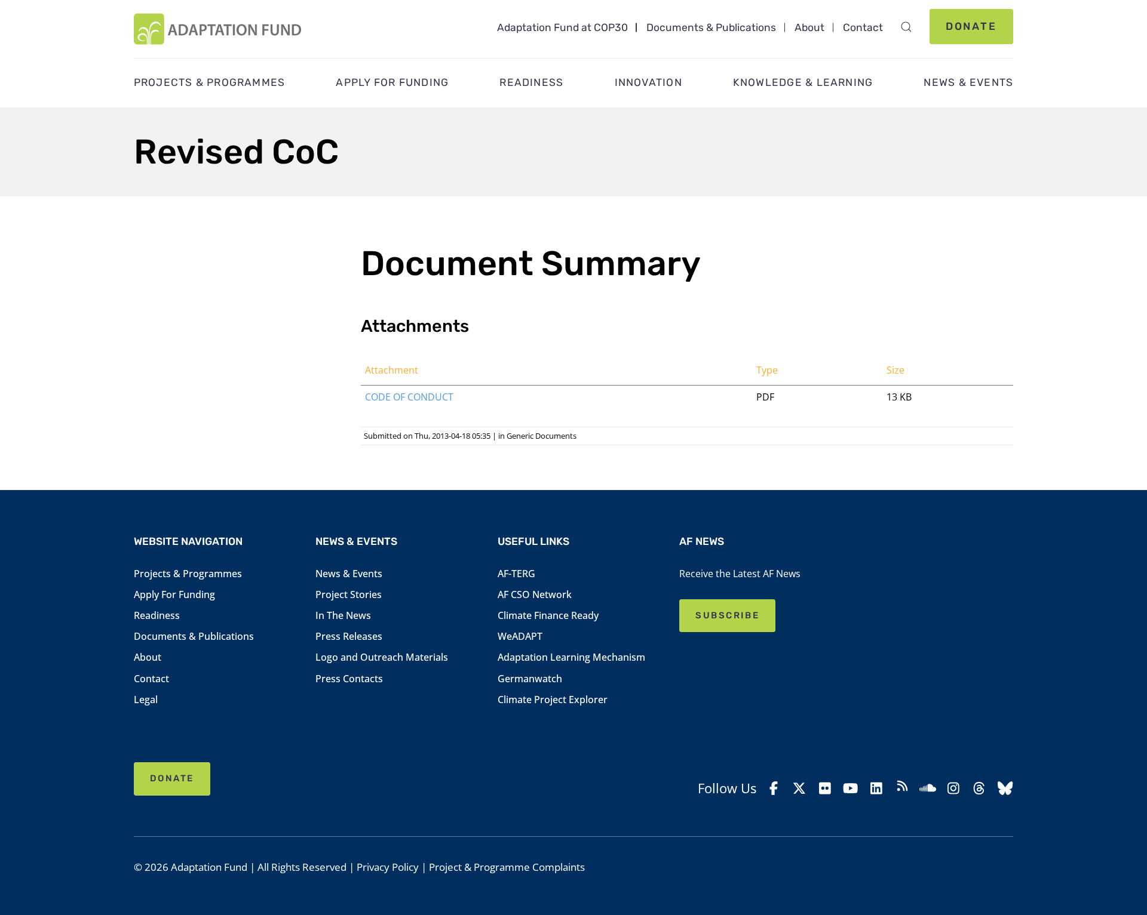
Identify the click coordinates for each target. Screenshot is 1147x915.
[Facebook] (773, 788)
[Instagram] (953, 788)
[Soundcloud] (927, 788)
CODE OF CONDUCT (409, 396)
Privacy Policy (388, 866)
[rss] (902, 787)
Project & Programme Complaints (507, 866)
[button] (906, 27)
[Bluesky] (1004, 788)
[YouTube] (850, 788)
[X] (799, 788)
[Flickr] (825, 788)
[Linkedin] (876, 788)
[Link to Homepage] (218, 29)
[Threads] (979, 788)
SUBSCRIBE (727, 615)
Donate (972, 26)
